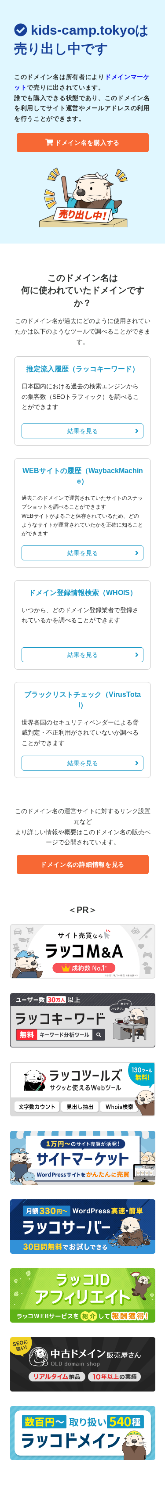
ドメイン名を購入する (87, 142)
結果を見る (82, 430)
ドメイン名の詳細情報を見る (82, 864)
